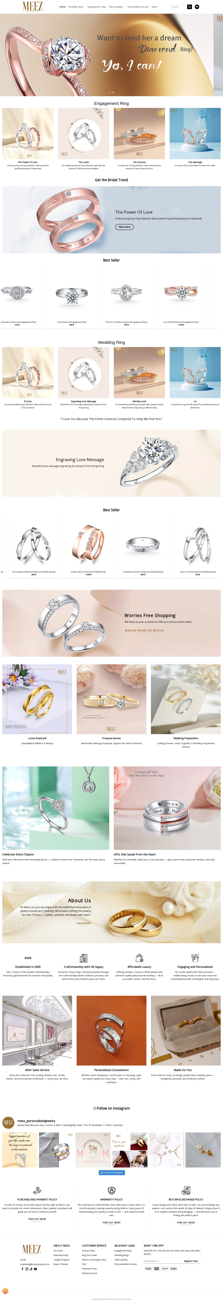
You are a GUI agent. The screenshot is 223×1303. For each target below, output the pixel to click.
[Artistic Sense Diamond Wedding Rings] (29, 543)
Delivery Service (89, 1273)
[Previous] (8, 50)
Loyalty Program (61, 1259)
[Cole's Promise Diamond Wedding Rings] (138, 543)
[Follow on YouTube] (35, 1269)
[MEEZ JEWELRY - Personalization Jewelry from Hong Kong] (32, 7)
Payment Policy (89, 1268)
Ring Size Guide (89, 1255)
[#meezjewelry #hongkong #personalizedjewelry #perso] (93, 1150)
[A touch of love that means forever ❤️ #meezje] (203, 1150)
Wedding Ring (75, 6)
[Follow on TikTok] (31, 1269)
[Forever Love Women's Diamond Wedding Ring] (192, 543)
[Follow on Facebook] (22, 1269)
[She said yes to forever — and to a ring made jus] (19, 1150)
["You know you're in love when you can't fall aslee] (56, 1150)
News (154, 6)
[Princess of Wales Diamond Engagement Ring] (113, 293)
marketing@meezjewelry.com (34, 1264)
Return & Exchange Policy (94, 1259)
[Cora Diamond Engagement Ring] (58, 293)
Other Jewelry (116, 6)
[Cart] (197, 7)
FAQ (84, 1264)
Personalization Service (126, 1264)
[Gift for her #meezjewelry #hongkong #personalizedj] (166, 1150)
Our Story (58, 1250)
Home (62, 6)
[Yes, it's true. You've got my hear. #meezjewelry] (129, 1150)
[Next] (214, 50)
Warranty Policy (61, 1255)
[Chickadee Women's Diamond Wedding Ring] (83, 543)
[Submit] (189, 7)
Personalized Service (138, 6)
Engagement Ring (97, 6)
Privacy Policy (88, 1250)
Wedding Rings (122, 1255)
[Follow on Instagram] (26, 1269)
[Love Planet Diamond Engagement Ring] (168, 293)
